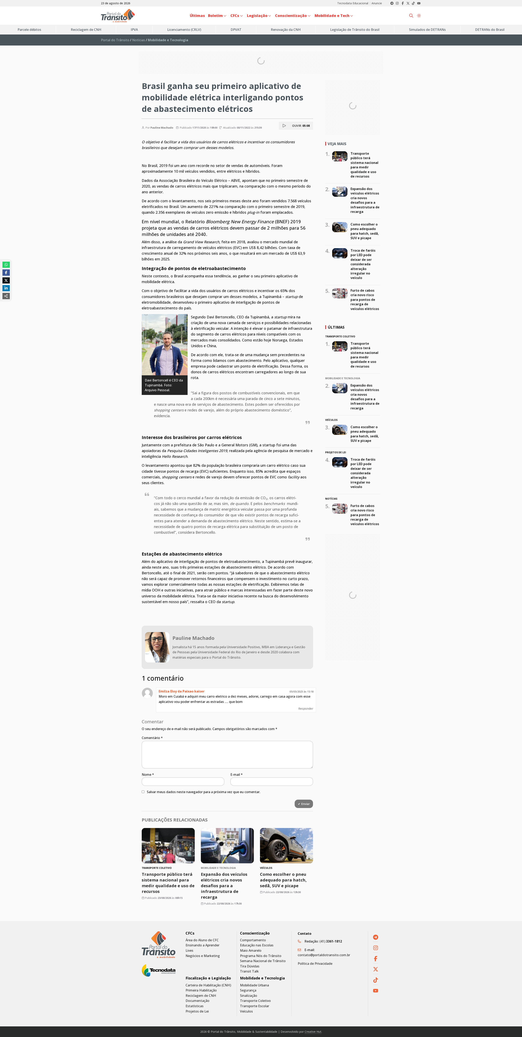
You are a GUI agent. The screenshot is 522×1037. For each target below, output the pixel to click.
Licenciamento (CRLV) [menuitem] (184, 29)
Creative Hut (313, 1032)
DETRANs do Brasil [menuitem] (489, 29)
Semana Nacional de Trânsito (263, 961)
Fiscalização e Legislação (208, 978)
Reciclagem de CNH (201, 996)
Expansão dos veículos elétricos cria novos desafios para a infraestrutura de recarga (224, 885)
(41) (331, 941)
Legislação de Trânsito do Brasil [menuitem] (354, 29)
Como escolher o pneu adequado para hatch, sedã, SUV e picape (283, 879)
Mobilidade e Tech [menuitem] (332, 15)
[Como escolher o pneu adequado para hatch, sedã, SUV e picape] (286, 845)
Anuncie (377, 3)
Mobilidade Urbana (254, 985)
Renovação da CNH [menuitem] (286, 29)
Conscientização (255, 933)
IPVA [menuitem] (134, 29)
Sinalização (248, 996)
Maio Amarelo (250, 951)
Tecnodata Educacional (352, 3)
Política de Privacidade (315, 963)
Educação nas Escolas (256, 945)
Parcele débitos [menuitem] (29, 29)
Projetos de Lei (197, 1011)
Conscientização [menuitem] (291, 15)
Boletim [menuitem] (215, 15)
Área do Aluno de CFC (202, 940)
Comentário (152, 738)
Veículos (246, 1011)
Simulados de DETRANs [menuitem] (427, 29)
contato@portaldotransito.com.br (324, 955)
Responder (305, 708)
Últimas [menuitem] (197, 15)
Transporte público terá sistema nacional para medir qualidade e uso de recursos (168, 882)
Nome (148, 774)
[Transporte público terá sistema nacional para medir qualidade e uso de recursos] (168, 845)
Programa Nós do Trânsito (260, 956)
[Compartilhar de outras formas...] (6, 296)
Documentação (197, 1001)
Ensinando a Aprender (202, 945)
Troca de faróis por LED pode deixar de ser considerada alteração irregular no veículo (363, 264)
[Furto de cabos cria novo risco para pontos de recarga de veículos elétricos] (339, 293)
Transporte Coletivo (255, 1001)
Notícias (138, 40)
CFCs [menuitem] (234, 15)
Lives (189, 951)
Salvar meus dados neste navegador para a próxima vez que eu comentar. (203, 792)
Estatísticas (194, 1006)
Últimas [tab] (336, 327)
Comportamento (253, 940)
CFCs (190, 933)
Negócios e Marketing (203, 956)
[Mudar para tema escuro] (419, 15)
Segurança (248, 990)
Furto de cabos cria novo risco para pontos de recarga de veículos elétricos (365, 299)
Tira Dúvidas (249, 966)
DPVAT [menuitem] (236, 29)
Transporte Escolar (254, 1006)
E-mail (236, 774)
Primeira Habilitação (201, 990)
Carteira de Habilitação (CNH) (208, 985)
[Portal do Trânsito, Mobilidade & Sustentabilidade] (158, 944)
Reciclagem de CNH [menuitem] (86, 29)
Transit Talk (249, 971)
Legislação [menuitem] (257, 15)
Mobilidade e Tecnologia (262, 978)
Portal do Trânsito (115, 40)
